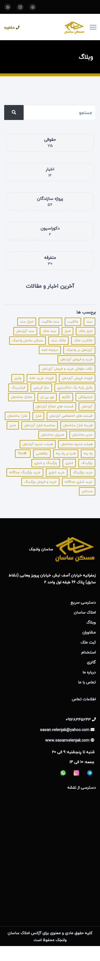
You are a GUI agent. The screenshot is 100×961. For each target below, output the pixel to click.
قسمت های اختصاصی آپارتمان (70, 416)
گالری (91, 662)
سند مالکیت (50, 321)
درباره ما (89, 672)
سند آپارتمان (25, 331)
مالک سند (58, 340)
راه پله (88, 453)
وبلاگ (91, 622)
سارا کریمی (41, 387)
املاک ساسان (85, 612)
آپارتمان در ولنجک (79, 350)
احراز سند (26, 321)
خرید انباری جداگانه (78, 482)
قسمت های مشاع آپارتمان (54, 406)
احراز (67, 331)
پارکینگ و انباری (45, 463)
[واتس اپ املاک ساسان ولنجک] (7, 7)
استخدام (88, 652)
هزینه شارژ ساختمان (77, 425)
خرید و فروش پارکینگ (40, 482)
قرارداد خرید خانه (41, 378)
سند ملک (49, 331)
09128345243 (78, 719)
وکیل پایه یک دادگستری (74, 387)
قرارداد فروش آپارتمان (77, 378)
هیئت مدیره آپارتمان (37, 444)
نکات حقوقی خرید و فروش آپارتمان (67, 369)
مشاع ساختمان (21, 397)
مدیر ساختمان (82, 435)
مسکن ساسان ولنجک (27, 340)
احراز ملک (85, 331)
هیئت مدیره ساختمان (76, 444)
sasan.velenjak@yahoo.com (64, 729)
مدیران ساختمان (52, 435)
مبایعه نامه (50, 350)
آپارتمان (86, 406)
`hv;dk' (23, 453)
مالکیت (73, 321)
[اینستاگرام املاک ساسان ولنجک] (20, 7)
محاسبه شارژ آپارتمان (39, 425)
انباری (69, 463)
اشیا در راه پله (66, 453)
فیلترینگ (18, 387)
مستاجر (87, 491)
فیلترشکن (85, 397)
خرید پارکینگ (82, 472)
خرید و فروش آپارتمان (76, 359)
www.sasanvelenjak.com (67, 740)
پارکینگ (86, 463)
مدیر (12, 425)
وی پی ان (47, 397)
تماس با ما (87, 682)
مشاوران (89, 632)
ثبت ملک (88, 642)
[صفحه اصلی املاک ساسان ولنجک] (57, 27)
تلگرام (66, 397)
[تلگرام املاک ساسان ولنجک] (32, 7)
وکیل (17, 378)
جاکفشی (42, 453)
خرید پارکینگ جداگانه (25, 472)
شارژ (38, 416)
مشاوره (9, 27)
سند (89, 321)
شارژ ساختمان (17, 416)
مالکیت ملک (83, 340)
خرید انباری (57, 472)
